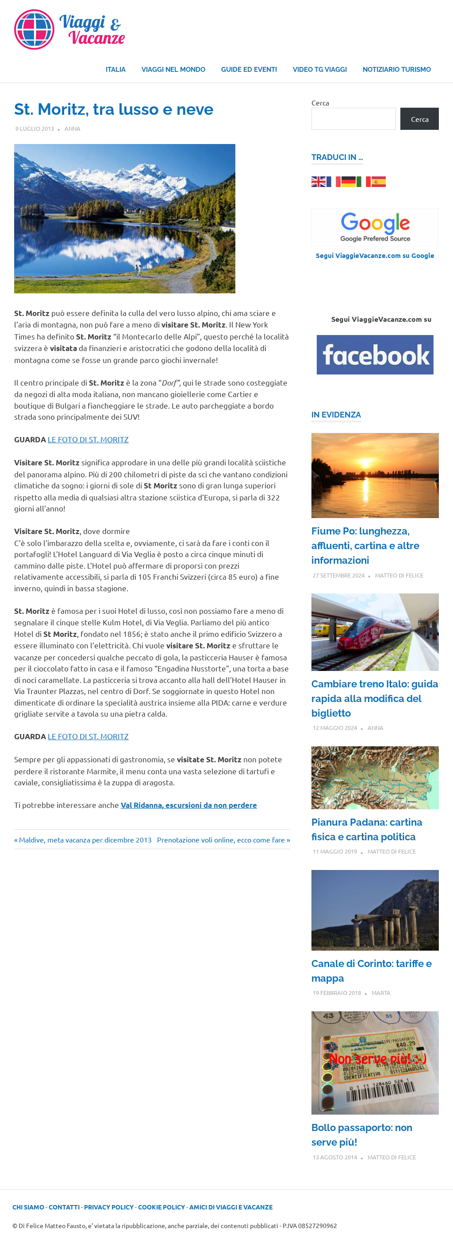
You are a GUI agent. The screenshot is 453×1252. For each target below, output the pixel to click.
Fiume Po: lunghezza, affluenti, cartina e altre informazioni (365, 545)
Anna (73, 128)
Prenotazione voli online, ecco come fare (221, 839)
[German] (349, 180)
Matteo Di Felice (399, 575)
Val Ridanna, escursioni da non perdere (189, 805)
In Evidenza (336, 414)
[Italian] (364, 180)
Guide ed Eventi (249, 70)
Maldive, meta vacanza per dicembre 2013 (85, 839)
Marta (381, 992)
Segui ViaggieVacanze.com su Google (375, 255)
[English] (318, 180)
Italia (116, 70)
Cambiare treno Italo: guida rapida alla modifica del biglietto (374, 698)
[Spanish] (379, 180)
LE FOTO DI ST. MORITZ (88, 439)
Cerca (320, 102)
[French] (334, 180)
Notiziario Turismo (397, 70)
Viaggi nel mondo (173, 70)
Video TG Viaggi (320, 70)
